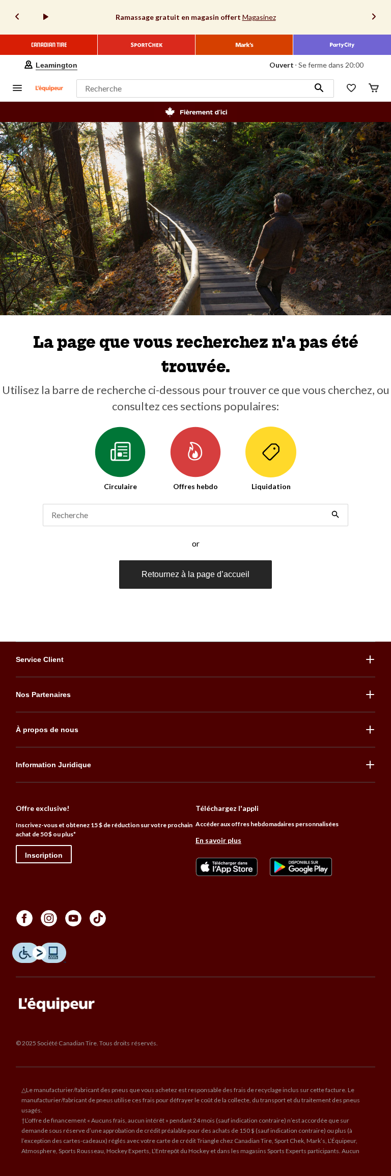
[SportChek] (147, 45)
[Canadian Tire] (49, 45)
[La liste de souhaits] (351, 89)
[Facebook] (24, 918)
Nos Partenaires (43, 694)
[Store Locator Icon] (28, 65)
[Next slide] (374, 17)
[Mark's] (244, 45)
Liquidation (271, 486)
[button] (319, 88)
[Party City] (342, 45)
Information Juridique (53, 765)
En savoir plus (218, 840)
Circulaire (120, 486)
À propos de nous (47, 730)
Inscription (44, 855)
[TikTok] (98, 918)
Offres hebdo (195, 486)
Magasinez (259, 17)
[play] (46, 17)
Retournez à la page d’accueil (195, 574)
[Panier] (374, 89)
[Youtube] (73, 918)
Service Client (40, 659)
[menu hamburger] (17, 88)
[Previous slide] (17, 17)
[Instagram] (49, 918)
